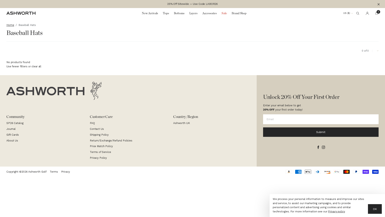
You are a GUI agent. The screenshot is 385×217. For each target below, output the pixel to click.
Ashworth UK (181, 123)
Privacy (65, 171)
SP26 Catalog (14, 123)
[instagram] (323, 147)
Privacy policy (336, 211)
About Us (12, 140)
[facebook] (318, 147)
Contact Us (97, 128)
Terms (54, 171)
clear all (36, 66)
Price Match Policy (101, 146)
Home (10, 25)
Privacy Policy (98, 157)
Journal (11, 128)
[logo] (53, 91)
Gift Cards (12, 134)
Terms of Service (100, 152)
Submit (320, 132)
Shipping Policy (99, 134)
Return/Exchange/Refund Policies (111, 140)
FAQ (92, 123)
